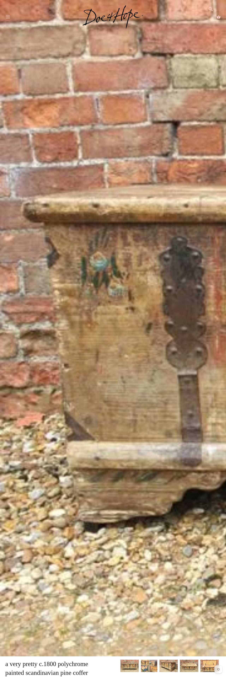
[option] (129, 666)
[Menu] (8, 17)
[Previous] (120, 666)
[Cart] (218, 17)
